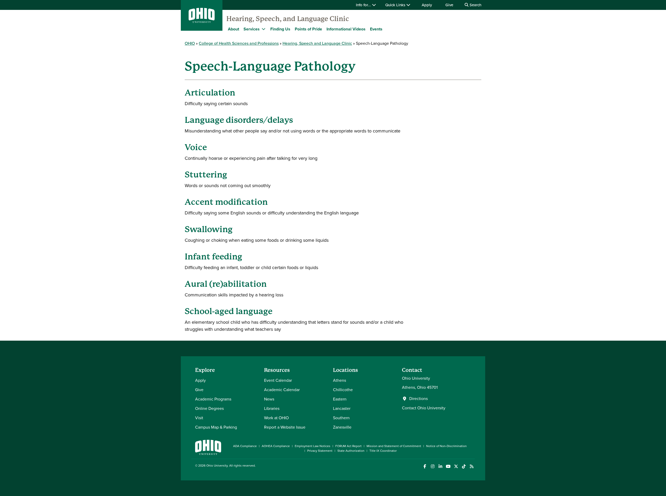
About (233, 29)
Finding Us (280, 29)
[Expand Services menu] (263, 29)
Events (376, 29)
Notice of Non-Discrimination (446, 446)
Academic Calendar (282, 390)
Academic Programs (213, 399)
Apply (427, 5)
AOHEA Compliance (276, 446)
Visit (199, 418)
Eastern (340, 399)
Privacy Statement (319, 450)
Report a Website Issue (284, 427)
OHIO (190, 43)
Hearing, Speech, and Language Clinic (287, 19)
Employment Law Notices (312, 446)
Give (449, 5)
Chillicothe (343, 390)
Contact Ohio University (423, 408)
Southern (341, 418)
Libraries (271, 408)
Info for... (364, 5)
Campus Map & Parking (216, 427)
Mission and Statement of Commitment (394, 446)
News (269, 399)
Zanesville (342, 427)
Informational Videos (346, 29)
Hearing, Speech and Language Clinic (317, 43)
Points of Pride (308, 29)
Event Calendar (278, 380)
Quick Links (395, 5)
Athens (339, 380)
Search (475, 5)
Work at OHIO (276, 418)
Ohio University (217, 465)
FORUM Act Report (348, 446)
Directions (418, 398)
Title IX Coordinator (383, 450)
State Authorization (350, 450)
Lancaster (341, 408)
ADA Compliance (245, 446)
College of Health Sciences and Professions (239, 43)
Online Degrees (209, 408)
